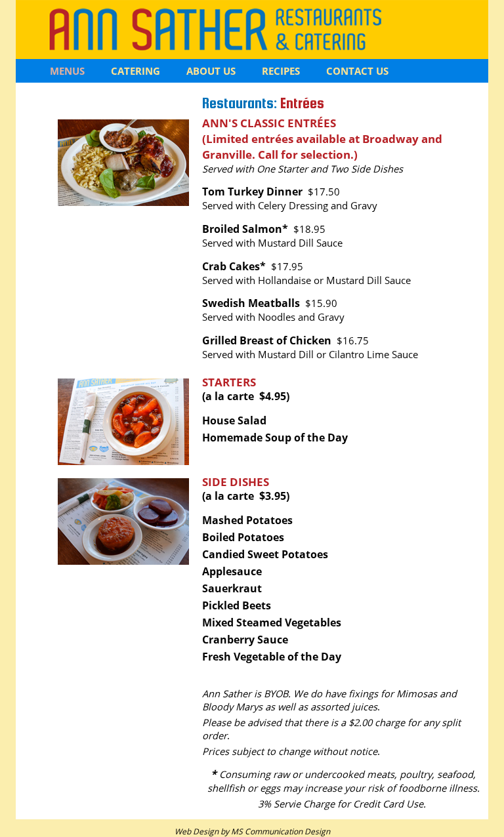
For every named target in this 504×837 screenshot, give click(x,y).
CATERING (135, 70)
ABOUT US (211, 70)
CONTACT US (357, 70)
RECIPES (281, 70)
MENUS (67, 70)
